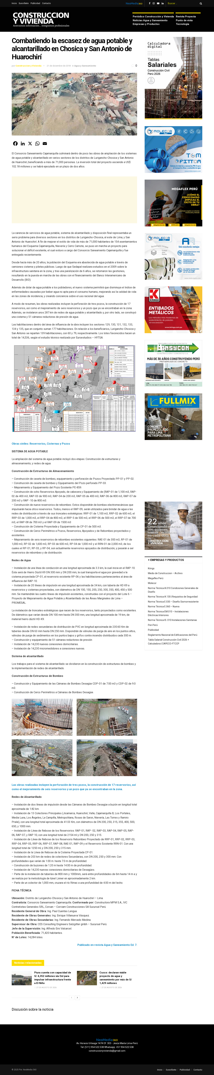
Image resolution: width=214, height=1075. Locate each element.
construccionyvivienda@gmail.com (107, 1050)
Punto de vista (184, 20)
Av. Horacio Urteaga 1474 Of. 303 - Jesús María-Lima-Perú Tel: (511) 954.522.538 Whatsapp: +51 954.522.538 (107, 1045)
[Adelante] (77, 997)
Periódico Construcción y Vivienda (153, 16)
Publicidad (35, 3)
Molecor (152, 583)
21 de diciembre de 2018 (59, 65)
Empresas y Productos (146, 24)
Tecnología (182, 24)
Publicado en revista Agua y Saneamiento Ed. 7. (107, 945)
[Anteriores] (71, 997)
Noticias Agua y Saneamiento (150, 20)
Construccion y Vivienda (28, 65)
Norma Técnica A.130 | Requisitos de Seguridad (173, 596)
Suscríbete (24, 3)
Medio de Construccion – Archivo (165, 573)
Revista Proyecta (186, 16)
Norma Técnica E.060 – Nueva (163, 606)
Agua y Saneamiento (85, 65)
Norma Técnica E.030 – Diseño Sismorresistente (173, 601)
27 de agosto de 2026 (46, 987)
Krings (151, 568)
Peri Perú (153, 625)
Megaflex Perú (155, 578)
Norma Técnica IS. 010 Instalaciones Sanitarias (172, 620)
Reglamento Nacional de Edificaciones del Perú (172, 635)
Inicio (14, 3)
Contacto (46, 3)
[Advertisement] (74, 199)
